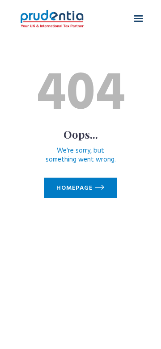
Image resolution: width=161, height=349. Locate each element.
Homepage (74, 188)
